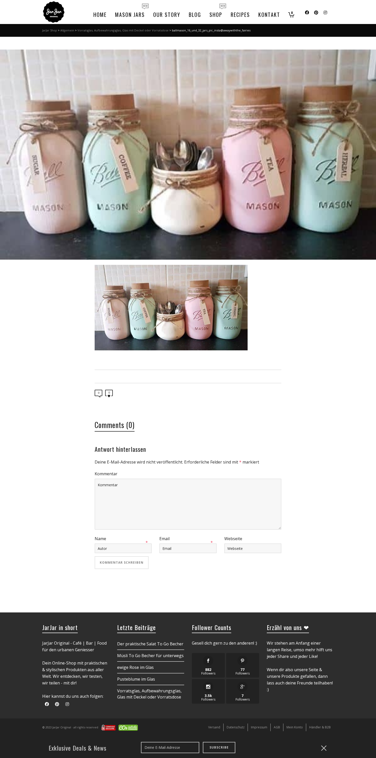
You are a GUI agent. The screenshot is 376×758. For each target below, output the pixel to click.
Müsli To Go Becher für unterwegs (150, 655)
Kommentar (106, 474)
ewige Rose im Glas (135, 667)
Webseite (233, 538)
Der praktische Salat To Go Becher (150, 644)
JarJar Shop (49, 30)
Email (164, 538)
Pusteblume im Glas (136, 679)
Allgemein (67, 30)
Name (100, 538)
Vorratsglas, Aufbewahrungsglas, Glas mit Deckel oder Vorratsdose (123, 30)
